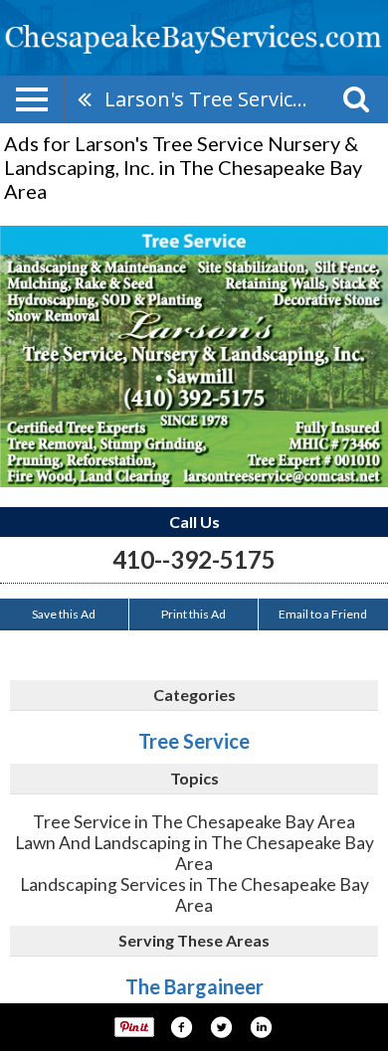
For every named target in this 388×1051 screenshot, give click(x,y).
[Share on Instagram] (261, 1027)
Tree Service (194, 741)
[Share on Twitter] (221, 1027)
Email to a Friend (323, 614)
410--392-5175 (194, 559)
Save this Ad (64, 614)
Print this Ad (193, 614)
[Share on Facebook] (181, 1027)
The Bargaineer (194, 986)
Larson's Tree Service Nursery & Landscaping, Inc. (213, 99)
